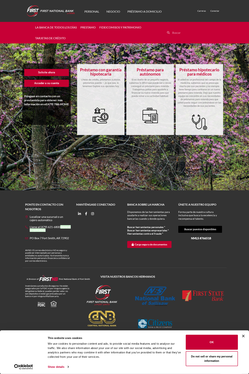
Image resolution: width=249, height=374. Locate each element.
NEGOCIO (113, 11)
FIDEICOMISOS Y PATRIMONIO (120, 27)
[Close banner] (243, 336)
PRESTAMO (88, 27)
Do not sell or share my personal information (211, 358)
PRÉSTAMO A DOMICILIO (144, 11)
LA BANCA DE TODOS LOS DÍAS (56, 27)
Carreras (201, 10)
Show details (56, 366)
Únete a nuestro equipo (197, 204)
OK (212, 342)
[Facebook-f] (86, 213)
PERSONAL (91, 11)
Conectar (214, 10)
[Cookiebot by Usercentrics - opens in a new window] (24, 367)
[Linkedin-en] (79, 213)
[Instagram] (92, 213)
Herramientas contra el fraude (144, 233)
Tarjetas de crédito (50, 38)
